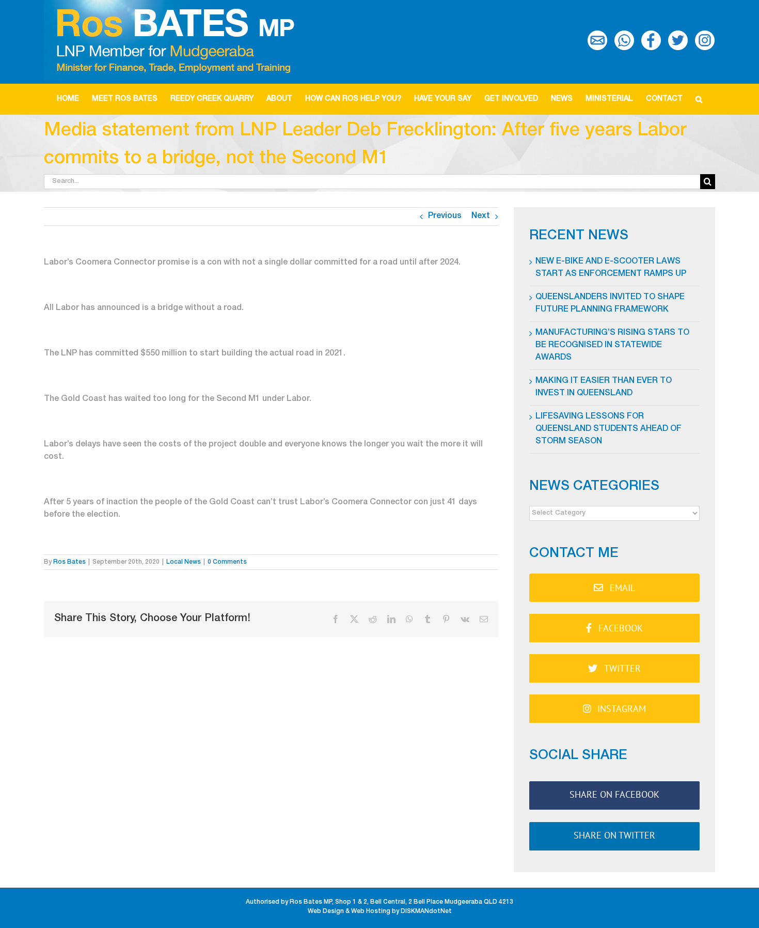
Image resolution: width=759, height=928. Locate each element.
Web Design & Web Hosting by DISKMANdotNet (380, 911)
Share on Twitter (614, 835)
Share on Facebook (614, 794)
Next (480, 216)
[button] (699, 99)
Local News (183, 562)
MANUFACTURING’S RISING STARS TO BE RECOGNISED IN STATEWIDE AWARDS (612, 345)
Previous (445, 216)
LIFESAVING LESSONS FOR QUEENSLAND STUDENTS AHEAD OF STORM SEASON (608, 429)
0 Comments (227, 562)
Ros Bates (69, 562)
